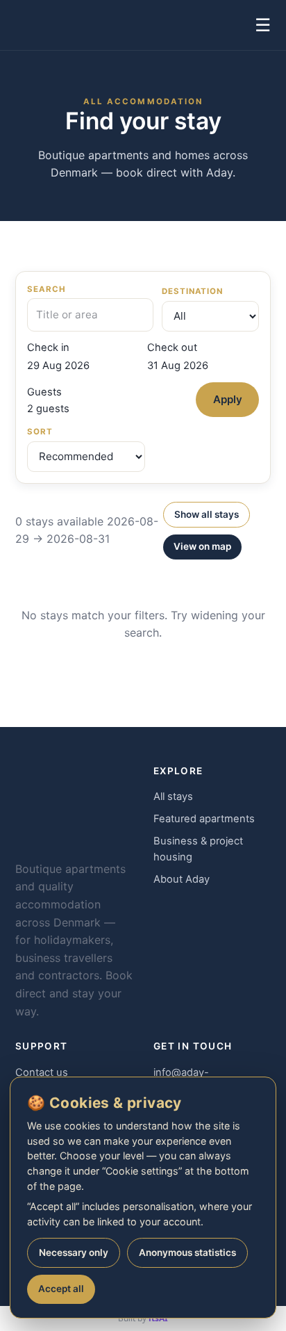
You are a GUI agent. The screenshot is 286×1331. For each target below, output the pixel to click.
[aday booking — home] (41, 25)
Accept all (61, 1288)
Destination (192, 291)
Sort (40, 431)
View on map (202, 546)
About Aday (181, 879)
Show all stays (206, 514)
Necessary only (73, 1252)
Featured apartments (204, 819)
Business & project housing (198, 849)
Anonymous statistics (187, 1252)
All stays (173, 796)
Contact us (41, 1072)
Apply (227, 399)
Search (46, 289)
